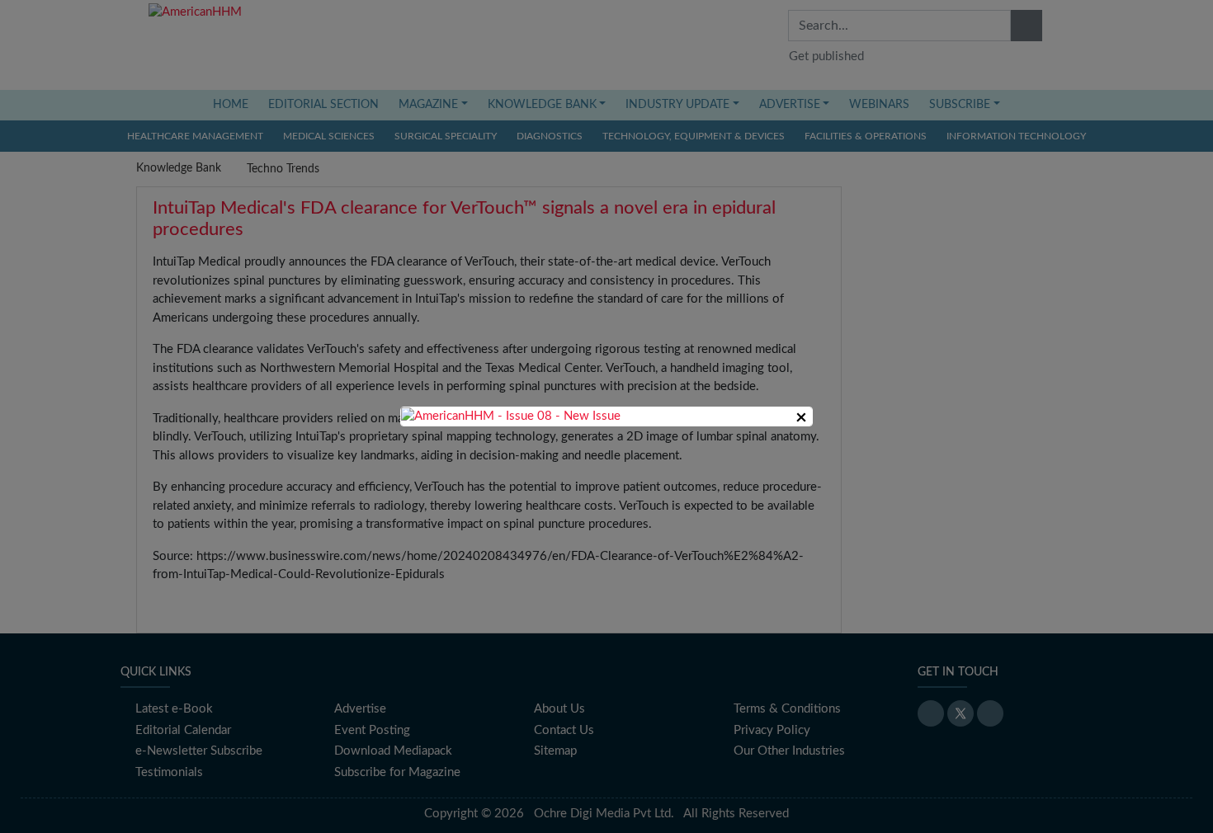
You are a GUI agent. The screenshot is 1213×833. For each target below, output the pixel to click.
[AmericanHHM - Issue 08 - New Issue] (511, 416)
